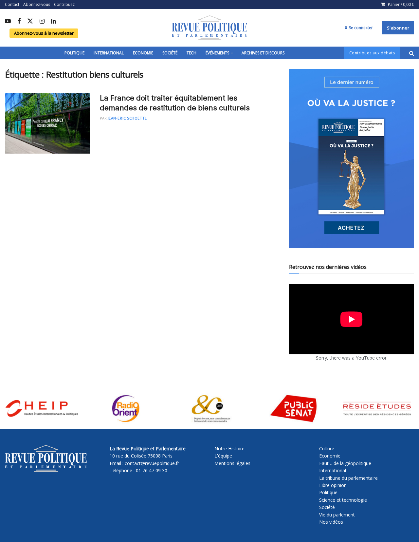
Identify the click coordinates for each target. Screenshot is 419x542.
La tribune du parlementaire (348, 478)
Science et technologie (343, 500)
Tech (191, 53)
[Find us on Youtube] (8, 22)
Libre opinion (333, 485)
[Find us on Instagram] (42, 22)
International (109, 53)
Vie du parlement (337, 515)
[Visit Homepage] (209, 27)
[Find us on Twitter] (30, 21)
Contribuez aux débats (372, 53)
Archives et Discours (263, 53)
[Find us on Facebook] (19, 22)
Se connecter (360, 27)
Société (169, 53)
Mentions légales (232, 463)
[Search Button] (411, 53)
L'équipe (223, 456)
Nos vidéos (331, 522)
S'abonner (398, 28)
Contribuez (64, 4)
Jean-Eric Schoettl (127, 118)
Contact (12, 4)
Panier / (401, 4)
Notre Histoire (229, 448)
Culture (326, 448)
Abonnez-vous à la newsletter (44, 33)
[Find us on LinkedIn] (53, 22)
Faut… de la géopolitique (345, 463)
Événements (217, 53)
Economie (143, 53)
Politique (74, 53)
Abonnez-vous (36, 4)
